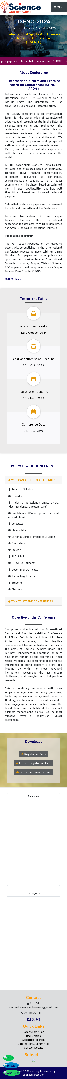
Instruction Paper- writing (35, 772)
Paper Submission (33, 1032)
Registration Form (35, 754)
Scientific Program (33, 1040)
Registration (33, 1036)
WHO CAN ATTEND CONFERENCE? (33, 480)
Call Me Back (13, 279)
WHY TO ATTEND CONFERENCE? (32, 601)
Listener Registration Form (34, 763)
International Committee (33, 1044)
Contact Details (33, 1048)
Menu (60, 7)
